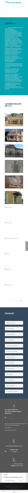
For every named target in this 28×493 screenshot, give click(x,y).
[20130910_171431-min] (15, 203)
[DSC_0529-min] (14, 285)
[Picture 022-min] (14, 207)
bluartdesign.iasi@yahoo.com (14, 446)
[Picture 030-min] (15, 188)
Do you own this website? (10, 480)
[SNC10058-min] (14, 222)
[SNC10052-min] (15, 126)
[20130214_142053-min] (15, 172)
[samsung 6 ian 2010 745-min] (14, 238)
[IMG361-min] (14, 269)
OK (20, 480)
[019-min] (15, 157)
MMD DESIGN (9, 490)
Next (21, 301)
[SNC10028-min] (15, 141)
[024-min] (14, 253)
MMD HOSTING (20, 490)
